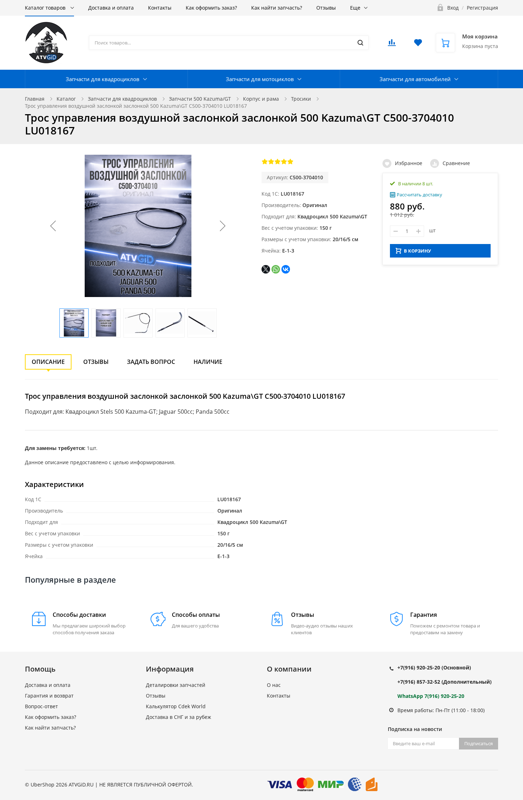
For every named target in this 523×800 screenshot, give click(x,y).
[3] (277, 161)
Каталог (66, 98)
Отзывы (326, 7)
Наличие (208, 362)
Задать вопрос (151, 362)
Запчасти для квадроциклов (102, 79)
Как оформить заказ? (211, 7)
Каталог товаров (46, 7)
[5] (290, 161)
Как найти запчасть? (276, 7)
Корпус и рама (261, 98)
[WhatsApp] (275, 269)
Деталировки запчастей (175, 685)
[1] (265, 161)
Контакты (159, 7)
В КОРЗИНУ (417, 251)
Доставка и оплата (111, 7)
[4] (284, 161)
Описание (48, 362)
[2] (271, 161)
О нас (274, 685)
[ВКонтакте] (285, 269)
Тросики (301, 98)
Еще (355, 7)
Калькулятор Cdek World (176, 706)
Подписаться (478, 743)
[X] (266, 269)
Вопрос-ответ (41, 706)
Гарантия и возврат (49, 695)
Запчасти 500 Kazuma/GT (200, 98)
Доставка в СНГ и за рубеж (178, 717)
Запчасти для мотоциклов (260, 79)
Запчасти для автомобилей (415, 79)
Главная (34, 98)
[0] (392, 44)
